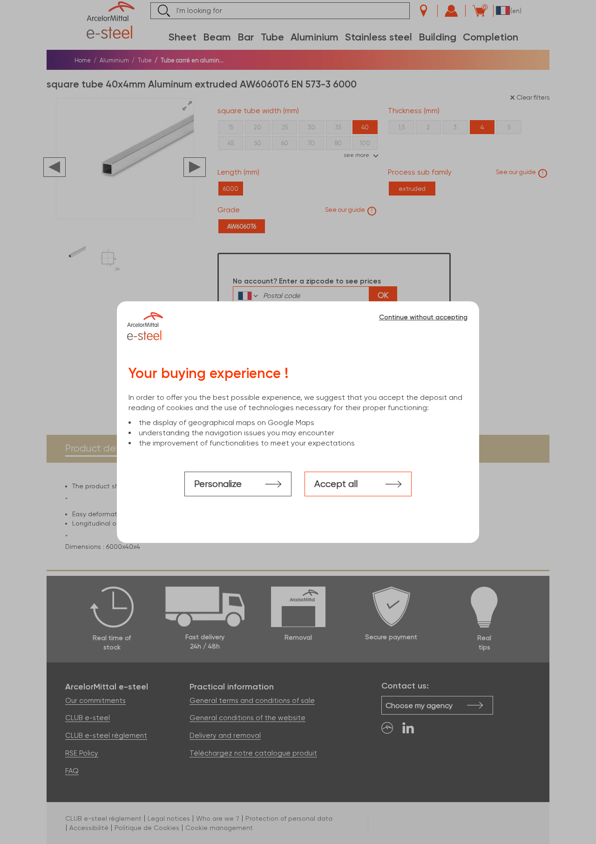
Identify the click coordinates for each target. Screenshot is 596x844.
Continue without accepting (423, 317)
